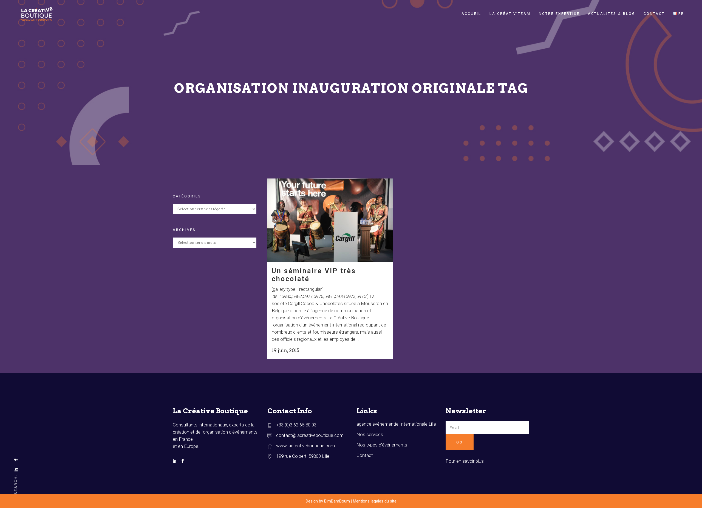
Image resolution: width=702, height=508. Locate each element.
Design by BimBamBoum (328, 501)
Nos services (369, 434)
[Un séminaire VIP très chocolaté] (330, 220)
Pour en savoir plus (465, 461)
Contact (364, 455)
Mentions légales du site (375, 501)
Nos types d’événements (381, 445)
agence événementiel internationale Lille (396, 424)
